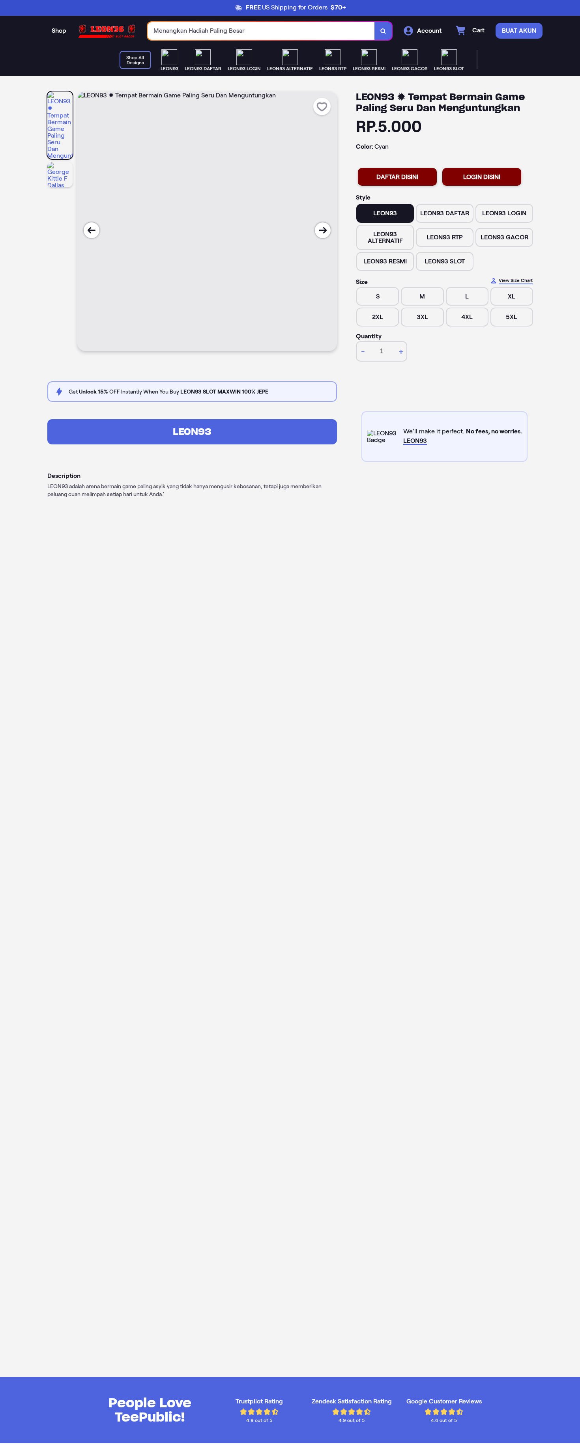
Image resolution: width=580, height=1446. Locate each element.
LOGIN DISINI (481, 177)
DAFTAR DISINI (397, 177)
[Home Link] (107, 31)
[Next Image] (323, 230)
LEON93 (192, 431)
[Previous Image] (91, 230)
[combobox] (261, 31)
